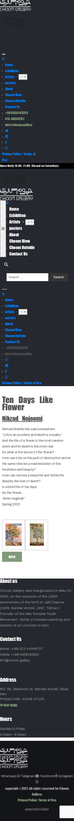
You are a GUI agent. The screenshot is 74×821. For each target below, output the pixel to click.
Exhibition (11, 71)
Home (9, 65)
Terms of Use (32, 383)
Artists (10, 77)
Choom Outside (15, 101)
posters (10, 83)
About (9, 89)
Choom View (13, 95)
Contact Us (12, 107)
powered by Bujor (37, 809)
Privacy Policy (11, 154)
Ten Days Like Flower (27, 403)
